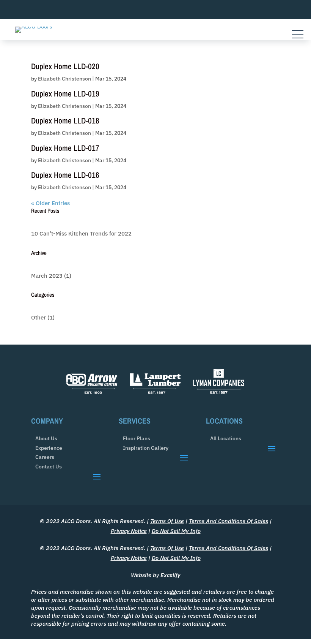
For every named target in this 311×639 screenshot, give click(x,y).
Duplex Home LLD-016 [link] (65, 174)
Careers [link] (44, 457)
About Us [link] (46, 438)
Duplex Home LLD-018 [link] (65, 120)
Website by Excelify (155, 575)
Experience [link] (48, 448)
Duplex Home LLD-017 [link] (65, 147)
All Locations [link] (225, 438)
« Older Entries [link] (50, 203)
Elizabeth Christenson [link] (64, 78)
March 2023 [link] (47, 275)
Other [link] (38, 317)
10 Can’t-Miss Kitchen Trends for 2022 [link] (81, 233)
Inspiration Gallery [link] (145, 448)
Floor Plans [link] (136, 438)
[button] (97, 476)
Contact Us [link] (48, 466)
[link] (33, 26)
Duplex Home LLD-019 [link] (65, 93)
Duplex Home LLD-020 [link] (65, 66)
